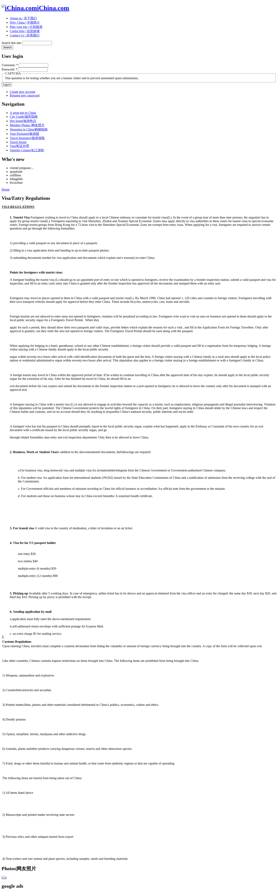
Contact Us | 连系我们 (24, 35)
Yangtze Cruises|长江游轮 (27, 150)
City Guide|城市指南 (24, 116)
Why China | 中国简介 (25, 22)
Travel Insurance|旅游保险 (27, 138)
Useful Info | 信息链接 (25, 31)
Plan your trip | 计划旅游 (26, 27)
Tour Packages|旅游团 (24, 133)
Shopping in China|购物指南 (29, 129)
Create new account (22, 91)
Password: (9, 69)
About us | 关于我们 (23, 18)
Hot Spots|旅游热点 (23, 121)
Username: (10, 65)
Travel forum (18, 142)
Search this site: (12, 43)
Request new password (24, 95)
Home (6, 189)
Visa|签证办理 (19, 146)
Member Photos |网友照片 (27, 125)
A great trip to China (23, 112)
